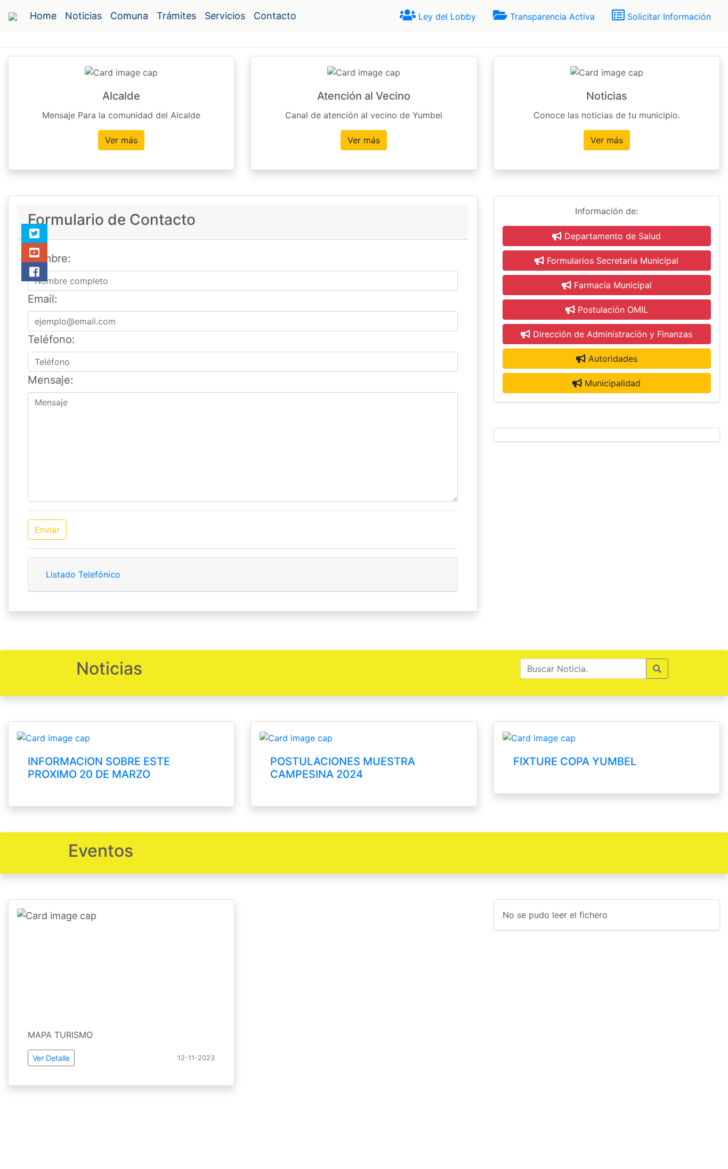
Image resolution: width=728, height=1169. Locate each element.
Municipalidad (611, 383)
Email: (43, 299)
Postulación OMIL (611, 309)
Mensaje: (51, 380)
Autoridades (611, 358)
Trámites (176, 15)
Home (43, 15)
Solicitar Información (668, 16)
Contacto (275, 15)
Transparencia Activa (551, 16)
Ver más (121, 140)
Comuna (129, 15)
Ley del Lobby (446, 16)
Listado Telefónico (83, 574)
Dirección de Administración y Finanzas (611, 334)
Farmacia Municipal (611, 285)
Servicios (225, 15)
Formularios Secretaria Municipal (611, 260)
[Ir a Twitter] (34, 233)
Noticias (83, 15)
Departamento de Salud (611, 236)
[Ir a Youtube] (34, 252)
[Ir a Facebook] (34, 271)
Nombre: (49, 258)
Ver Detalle (51, 1057)
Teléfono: (51, 339)
